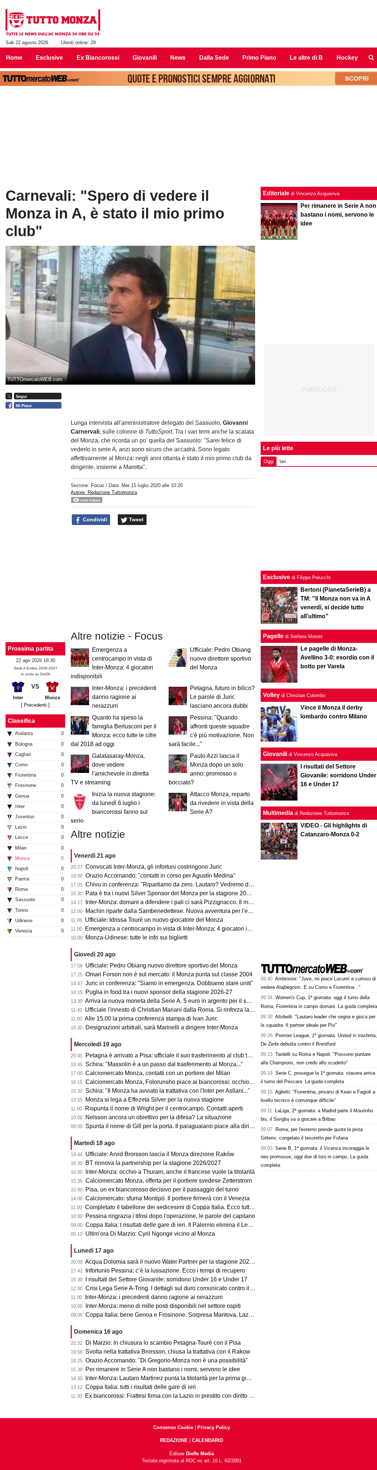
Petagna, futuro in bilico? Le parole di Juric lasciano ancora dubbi (222, 697)
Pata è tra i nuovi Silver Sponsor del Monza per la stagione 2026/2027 (176, 893)
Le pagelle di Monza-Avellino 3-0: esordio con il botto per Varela (337, 657)
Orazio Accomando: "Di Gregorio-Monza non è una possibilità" (166, 1360)
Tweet (135, 519)
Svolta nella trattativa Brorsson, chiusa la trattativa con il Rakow (167, 1351)
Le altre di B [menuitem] (306, 58)
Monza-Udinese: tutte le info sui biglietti (136, 937)
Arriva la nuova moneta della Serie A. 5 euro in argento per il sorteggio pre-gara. (189, 1001)
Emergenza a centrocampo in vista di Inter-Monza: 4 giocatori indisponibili (181, 928)
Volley (271, 695)
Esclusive (276, 577)
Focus (97, 485)
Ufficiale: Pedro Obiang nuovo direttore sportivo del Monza (220, 659)
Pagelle (273, 636)
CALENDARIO (207, 1440)
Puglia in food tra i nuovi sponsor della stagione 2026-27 (158, 992)
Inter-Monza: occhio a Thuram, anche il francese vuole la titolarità (170, 1172)
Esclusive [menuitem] (49, 58)
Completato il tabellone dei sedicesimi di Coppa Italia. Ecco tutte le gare (178, 1207)
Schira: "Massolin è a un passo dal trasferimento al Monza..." (164, 1064)
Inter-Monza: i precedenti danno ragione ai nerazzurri (124, 697)
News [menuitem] (178, 58)
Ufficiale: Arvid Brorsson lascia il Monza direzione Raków (159, 1154)
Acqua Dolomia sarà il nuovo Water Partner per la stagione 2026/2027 (176, 1262)
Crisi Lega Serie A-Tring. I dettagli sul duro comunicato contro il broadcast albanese (193, 1288)
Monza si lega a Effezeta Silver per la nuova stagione (154, 1099)
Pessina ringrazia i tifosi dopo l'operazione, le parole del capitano (170, 1216)
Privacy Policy (213, 1427)
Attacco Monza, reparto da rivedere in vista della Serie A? (222, 803)
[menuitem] (371, 58)
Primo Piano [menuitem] (259, 58)
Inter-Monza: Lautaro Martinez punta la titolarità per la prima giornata (174, 1378)
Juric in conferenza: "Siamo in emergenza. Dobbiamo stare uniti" (169, 983)
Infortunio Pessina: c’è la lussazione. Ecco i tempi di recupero (165, 1270)
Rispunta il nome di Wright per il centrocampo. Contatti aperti (164, 1108)
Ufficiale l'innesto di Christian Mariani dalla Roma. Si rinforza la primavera (181, 1010)
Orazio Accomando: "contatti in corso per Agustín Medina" (160, 875)
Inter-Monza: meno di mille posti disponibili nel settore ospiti (163, 1306)
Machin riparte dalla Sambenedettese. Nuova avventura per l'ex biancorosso (184, 911)
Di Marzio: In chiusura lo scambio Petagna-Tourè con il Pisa (163, 1343)
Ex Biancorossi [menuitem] (98, 58)
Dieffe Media (200, 1453)
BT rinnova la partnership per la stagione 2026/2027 (153, 1163)
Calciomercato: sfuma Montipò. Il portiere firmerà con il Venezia (167, 1198)
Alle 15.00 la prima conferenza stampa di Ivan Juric (151, 1018)
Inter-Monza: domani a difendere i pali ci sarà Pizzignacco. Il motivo (173, 902)
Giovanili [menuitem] (145, 58)
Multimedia (278, 813)
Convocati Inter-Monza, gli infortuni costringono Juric (153, 867)
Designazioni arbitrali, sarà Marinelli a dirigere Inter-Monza (161, 1027)
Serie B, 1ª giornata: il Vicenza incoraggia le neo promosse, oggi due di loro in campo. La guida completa (315, 1156)
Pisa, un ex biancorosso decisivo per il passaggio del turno (162, 1189)
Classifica (21, 721)
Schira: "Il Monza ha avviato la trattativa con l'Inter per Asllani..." (167, 1091)
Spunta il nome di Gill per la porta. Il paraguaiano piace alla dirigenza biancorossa (192, 1126)
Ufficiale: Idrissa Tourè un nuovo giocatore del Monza (154, 920)
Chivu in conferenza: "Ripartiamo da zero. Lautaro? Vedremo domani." (176, 884)
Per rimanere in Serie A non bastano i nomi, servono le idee (162, 1369)
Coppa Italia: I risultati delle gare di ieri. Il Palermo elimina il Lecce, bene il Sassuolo (194, 1225)
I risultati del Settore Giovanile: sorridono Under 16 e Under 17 (166, 1279)
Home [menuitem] (14, 58)
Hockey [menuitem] (347, 58)
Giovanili (275, 754)
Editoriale (276, 193)
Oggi (269, 461)
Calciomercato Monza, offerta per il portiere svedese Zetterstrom (168, 1180)
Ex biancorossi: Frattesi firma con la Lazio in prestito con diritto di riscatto (179, 1396)
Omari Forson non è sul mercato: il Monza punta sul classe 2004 (169, 974)
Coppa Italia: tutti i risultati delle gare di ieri (140, 1387)
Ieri (282, 461)
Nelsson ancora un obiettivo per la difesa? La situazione (158, 1117)
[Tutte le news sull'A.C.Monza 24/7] (53, 22)
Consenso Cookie (173, 1427)
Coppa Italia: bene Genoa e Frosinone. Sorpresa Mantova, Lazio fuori (175, 1315)
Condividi (94, 519)
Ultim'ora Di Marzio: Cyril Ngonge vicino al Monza (150, 1234)
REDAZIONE (174, 1440)
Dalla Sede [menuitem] (214, 58)
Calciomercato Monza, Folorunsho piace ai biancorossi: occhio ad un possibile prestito (198, 1082)
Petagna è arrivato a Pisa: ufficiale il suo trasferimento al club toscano (175, 1055)
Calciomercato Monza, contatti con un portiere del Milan (157, 1073)
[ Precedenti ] (35, 705)
